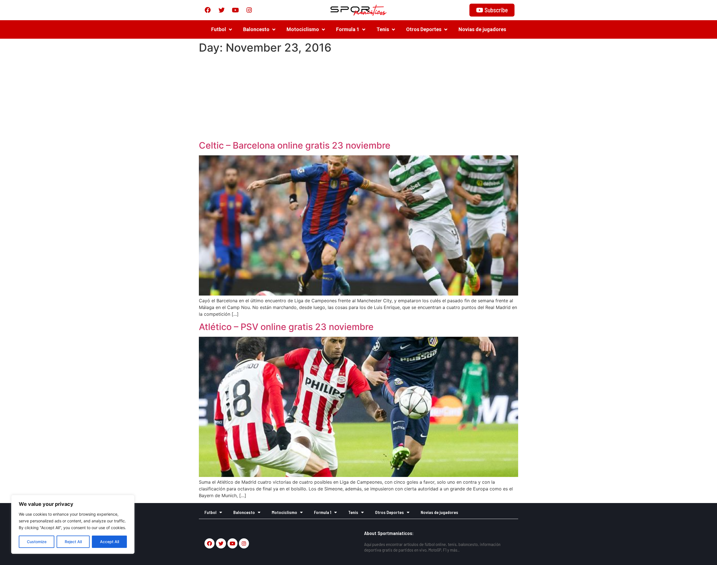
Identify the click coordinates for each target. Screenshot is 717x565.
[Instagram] (249, 10)
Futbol (218, 29)
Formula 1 (347, 29)
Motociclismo (303, 29)
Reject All (73, 541)
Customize (36, 541)
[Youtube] (235, 10)
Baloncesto (256, 29)
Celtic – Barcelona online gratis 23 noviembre (294, 145)
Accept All (109, 541)
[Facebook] (208, 10)
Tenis (382, 29)
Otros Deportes (423, 29)
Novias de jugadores (482, 29)
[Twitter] (221, 10)
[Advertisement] (358, 98)
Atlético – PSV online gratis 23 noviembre (286, 326)
